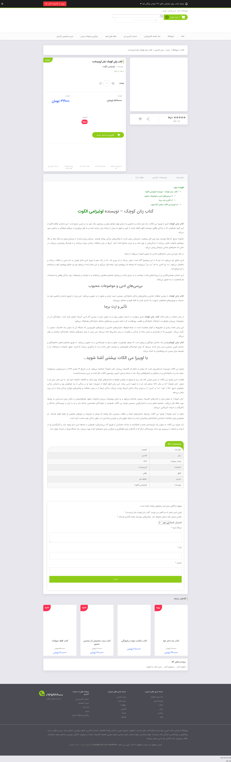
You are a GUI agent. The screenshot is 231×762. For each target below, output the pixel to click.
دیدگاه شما (176, 527)
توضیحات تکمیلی (159, 177)
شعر (161, 717)
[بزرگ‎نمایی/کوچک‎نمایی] (221, 757)
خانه (182, 36)
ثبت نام (86, 707)
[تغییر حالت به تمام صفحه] (224, 757)
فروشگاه (171, 36)
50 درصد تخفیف (157, 696)
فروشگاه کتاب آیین (180, 10)
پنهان (175, 187)
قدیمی (123, 708)
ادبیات (123, 712)
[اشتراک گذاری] (227, 757)
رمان (168, 49)
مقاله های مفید (110, 36)
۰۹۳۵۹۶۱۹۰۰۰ (54, 695)
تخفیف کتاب (181, 666)
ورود (87, 711)
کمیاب (161, 704)
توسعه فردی (158, 700)
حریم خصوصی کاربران (65, 36)
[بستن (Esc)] (230, 757)
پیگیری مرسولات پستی (89, 36)
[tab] (179, 177)
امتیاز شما (176, 522)
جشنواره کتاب (169, 666)
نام (180, 547)
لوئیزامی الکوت (90, 211)
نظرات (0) (140, 177)
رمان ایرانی (122, 700)
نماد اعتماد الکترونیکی (152, 36)
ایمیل (178, 562)
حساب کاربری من (130, 36)
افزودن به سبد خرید (105, 135)
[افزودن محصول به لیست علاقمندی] (141, 119)
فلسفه (123, 717)
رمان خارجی (159, 49)
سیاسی (160, 712)
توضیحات (180, 177)
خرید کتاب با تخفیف (153, 666)
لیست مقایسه (83, 703)
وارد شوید (166, 10)
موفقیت (123, 704)
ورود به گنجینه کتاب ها (54, 3)
